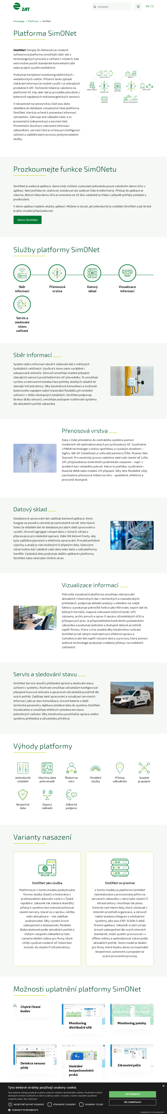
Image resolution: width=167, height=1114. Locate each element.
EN (147, 6)
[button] (138, 6)
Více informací (30, 1099)
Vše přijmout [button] (132, 1094)
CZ (152, 6)
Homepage (18, 21)
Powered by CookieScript (152, 1112)
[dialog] (83, 1098)
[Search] (94, 7)
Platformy (33, 21)
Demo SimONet (27, 220)
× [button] (163, 1086)
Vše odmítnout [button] (132, 1102)
